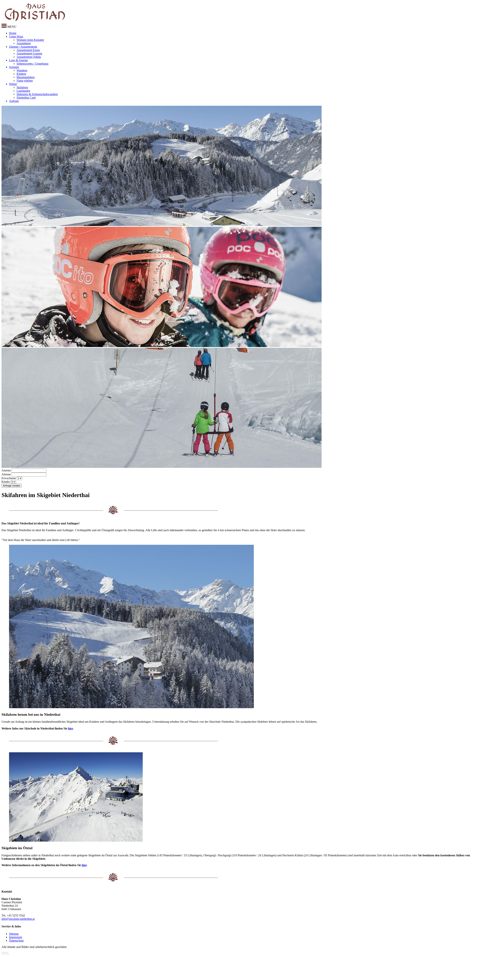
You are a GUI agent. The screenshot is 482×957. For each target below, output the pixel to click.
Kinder (6, 481)
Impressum (15, 937)
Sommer (14, 67)
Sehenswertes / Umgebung (32, 63)
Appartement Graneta (29, 53)
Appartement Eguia (28, 50)
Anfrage (14, 101)
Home (12, 33)
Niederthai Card (26, 97)
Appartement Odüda (29, 56)
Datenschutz (16, 940)
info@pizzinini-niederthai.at (18, 918)
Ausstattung (24, 43)
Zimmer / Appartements (23, 46)
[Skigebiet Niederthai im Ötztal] (131, 707)
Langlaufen (23, 90)
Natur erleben (25, 80)
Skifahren (22, 87)
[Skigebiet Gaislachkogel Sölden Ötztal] (76, 840)
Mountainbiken (26, 77)
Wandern (22, 70)
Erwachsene (9, 478)
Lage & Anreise (18, 60)
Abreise (6, 474)
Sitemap (14, 933)
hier (70, 728)
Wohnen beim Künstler (30, 39)
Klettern (21, 73)
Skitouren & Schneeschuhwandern (37, 94)
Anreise (6, 470)
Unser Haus (16, 36)
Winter (13, 84)
